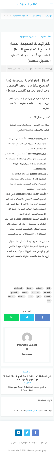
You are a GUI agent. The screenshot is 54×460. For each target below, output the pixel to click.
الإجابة (38, 288)
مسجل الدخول (32, 410)
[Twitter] (27, 432)
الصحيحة (35, 292)
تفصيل (47, 296)
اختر (48, 288)
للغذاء (20, 296)
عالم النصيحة (27, 4)
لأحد (30, 296)
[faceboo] (35, 432)
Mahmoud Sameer (42, 68)
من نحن (43, 442)
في (37, 296)
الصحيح (47, 292)
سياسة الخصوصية (29, 442)
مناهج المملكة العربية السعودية (34, 36)
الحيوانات (18, 288)
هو (48, 300)
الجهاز (29, 288)
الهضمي (14, 292)
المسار (24, 292)
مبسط (10, 296)
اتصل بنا (13, 442)
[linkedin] (18, 432)
